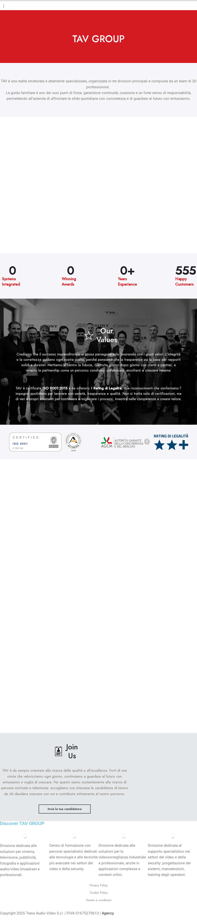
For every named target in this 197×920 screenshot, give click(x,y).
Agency (107, 913)
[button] (65, 808)
